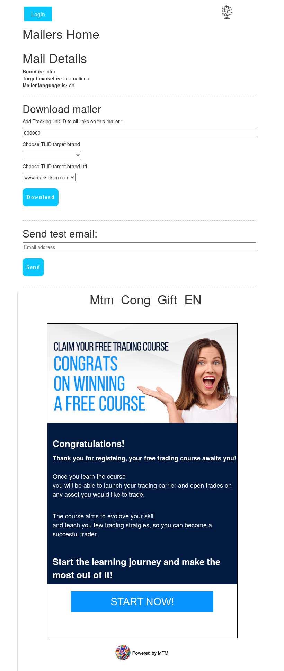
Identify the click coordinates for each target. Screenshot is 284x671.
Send (33, 267)
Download (40, 197)
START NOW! (142, 601)
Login (38, 14)
